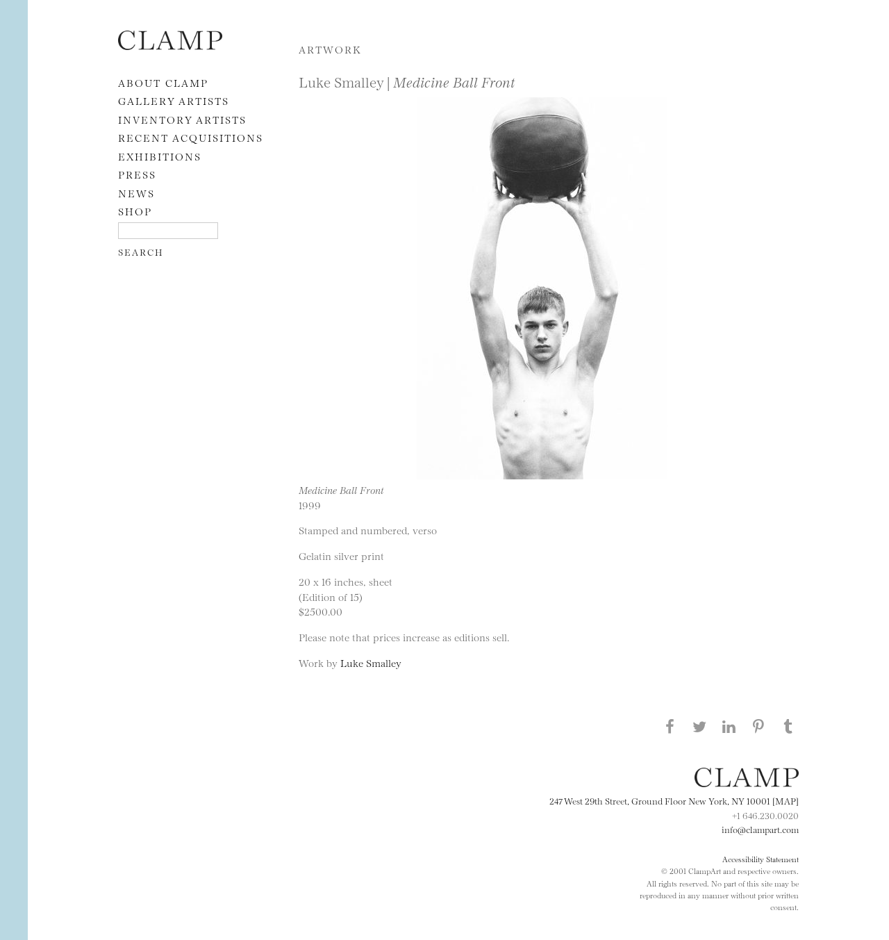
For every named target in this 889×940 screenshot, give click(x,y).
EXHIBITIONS (159, 156)
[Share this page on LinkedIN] (729, 726)
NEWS (136, 192)
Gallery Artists (173, 100)
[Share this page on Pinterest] (758, 726)
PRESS (137, 174)
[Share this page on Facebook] (669, 726)
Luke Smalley (370, 662)
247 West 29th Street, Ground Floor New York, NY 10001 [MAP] (674, 800)
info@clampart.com (760, 828)
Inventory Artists (182, 119)
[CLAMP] (170, 45)
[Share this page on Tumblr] (788, 726)
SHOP (135, 210)
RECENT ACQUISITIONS (190, 137)
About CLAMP (163, 82)
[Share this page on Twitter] (699, 726)
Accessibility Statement (760, 859)
